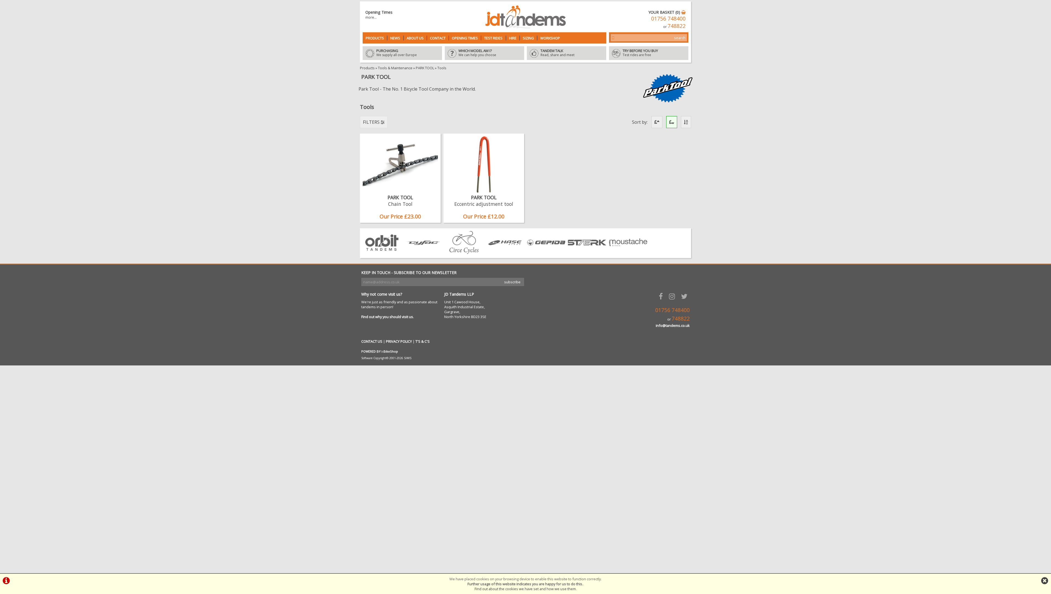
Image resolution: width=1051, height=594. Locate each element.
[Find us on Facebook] (662, 296)
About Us (415, 38)
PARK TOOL (425, 67)
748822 (677, 26)
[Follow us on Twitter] (685, 296)
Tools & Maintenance (395, 67)
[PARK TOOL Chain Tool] (400, 191)
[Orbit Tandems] (382, 252)
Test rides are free (640, 53)
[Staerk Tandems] (587, 252)
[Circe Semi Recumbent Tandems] (464, 252)
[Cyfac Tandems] (423, 252)
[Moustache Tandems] (628, 252)
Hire (512, 38)
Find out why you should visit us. (387, 316)
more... (371, 17)
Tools (441, 67)
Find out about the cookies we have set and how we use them (525, 588)
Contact (438, 38)
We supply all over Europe (396, 53)
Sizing (528, 38)
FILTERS (372, 122)
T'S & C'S (422, 341)
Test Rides (493, 38)
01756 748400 (668, 18)
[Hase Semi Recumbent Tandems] (505, 252)
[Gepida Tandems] (546, 252)
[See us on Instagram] (673, 296)
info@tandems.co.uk (673, 325)
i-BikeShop (390, 351)
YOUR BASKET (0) (664, 12)
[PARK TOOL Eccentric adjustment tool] (483, 191)
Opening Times (465, 38)
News (395, 38)
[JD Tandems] (526, 27)
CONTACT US (371, 341)
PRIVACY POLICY (399, 341)
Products (375, 38)
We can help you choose (477, 53)
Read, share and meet (557, 53)
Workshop (550, 38)
